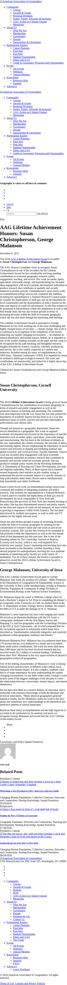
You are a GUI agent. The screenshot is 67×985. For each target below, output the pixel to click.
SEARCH (42, 213)
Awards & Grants (22, 12)
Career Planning (21, 48)
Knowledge (13, 77)
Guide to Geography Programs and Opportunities (38, 62)
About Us (12, 27)
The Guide (18, 940)
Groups (17, 9)
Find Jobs (18, 51)
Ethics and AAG (21, 60)
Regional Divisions (23, 15)
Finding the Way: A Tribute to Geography (19, 815)
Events (10, 65)
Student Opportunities (24, 57)
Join (9, 207)
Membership (19, 33)
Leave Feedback (21, 969)
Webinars (18, 71)
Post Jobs (18, 54)
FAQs (16, 963)
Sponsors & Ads (21, 916)
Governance (19, 36)
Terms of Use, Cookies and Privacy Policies (22, 983)
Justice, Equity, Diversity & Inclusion (32, 18)
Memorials (18, 24)
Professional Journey (17, 45)
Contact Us (19, 919)
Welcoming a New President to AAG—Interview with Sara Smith (29, 791)
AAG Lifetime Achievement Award (29, 259)
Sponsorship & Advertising (27, 42)
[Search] (8, 210)
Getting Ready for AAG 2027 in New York (19, 843)
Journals (17, 83)
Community (13, 7)
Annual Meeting (21, 74)
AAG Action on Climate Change (30, 21)
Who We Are (20, 30)
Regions (17, 890)
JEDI (15, 893)
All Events (18, 68)
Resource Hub (20, 80)
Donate (16, 39)
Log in (10, 204)
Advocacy (12, 86)
